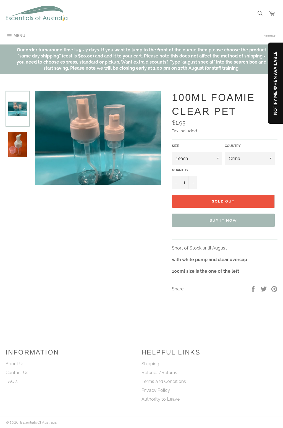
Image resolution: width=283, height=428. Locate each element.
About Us (15, 363)
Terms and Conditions (164, 381)
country (233, 146)
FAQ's (12, 381)
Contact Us (17, 372)
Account (270, 36)
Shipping (150, 363)
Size (175, 146)
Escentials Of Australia (38, 422)
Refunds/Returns (159, 372)
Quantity (180, 170)
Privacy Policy (156, 390)
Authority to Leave (161, 399)
